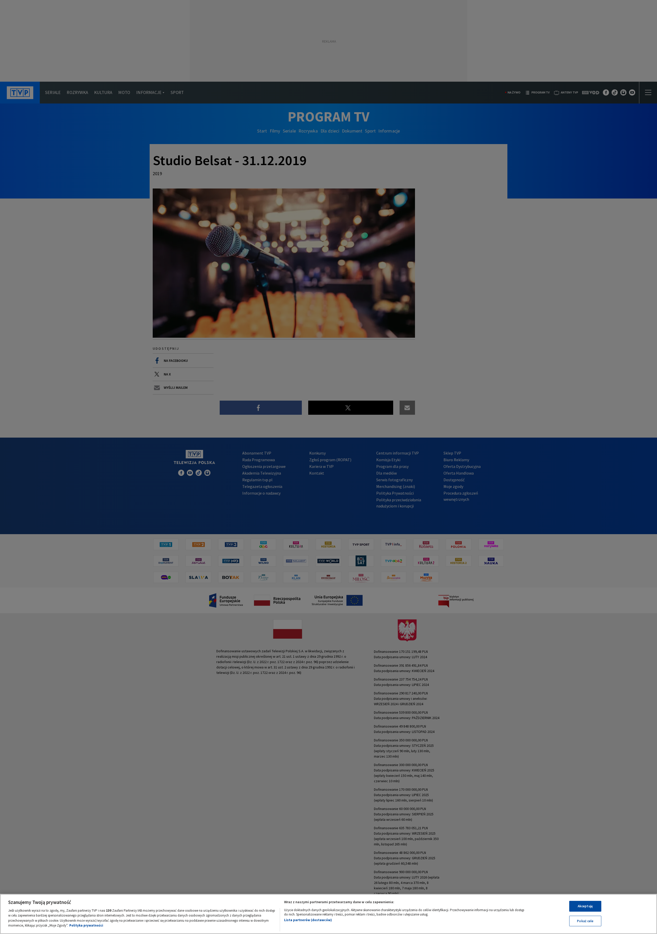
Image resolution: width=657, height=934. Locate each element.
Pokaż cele (585, 921)
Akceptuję (585, 906)
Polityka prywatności (86, 925)
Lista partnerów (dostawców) (308, 920)
